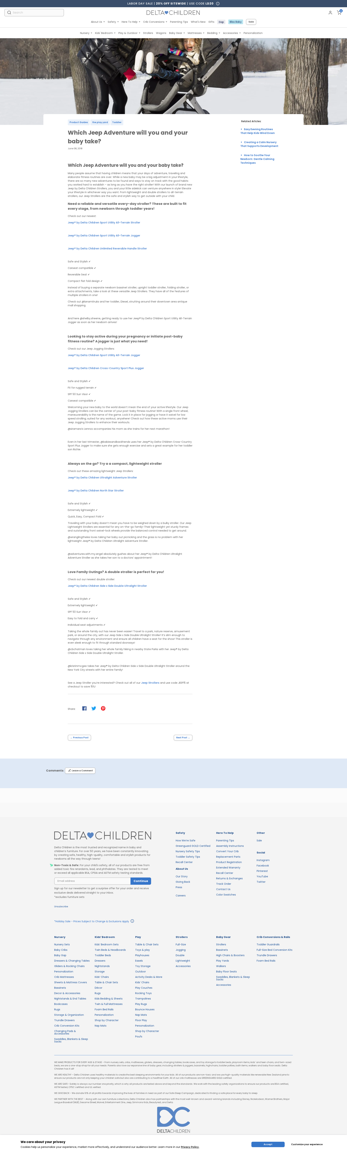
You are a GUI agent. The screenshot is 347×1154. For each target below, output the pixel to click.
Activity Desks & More (148, 977)
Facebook (263, 865)
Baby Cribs (60, 950)
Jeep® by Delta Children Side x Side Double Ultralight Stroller (107, 586)
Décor (98, 988)
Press (179, 887)
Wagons (161, 33)
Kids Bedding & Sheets (109, 998)
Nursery (84, 33)
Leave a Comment (82, 770)
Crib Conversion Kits (66, 1025)
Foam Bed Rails (104, 1009)
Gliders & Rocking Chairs (69, 966)
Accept (268, 1144)
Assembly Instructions (230, 846)
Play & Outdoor (128, 33)
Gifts (211, 22)
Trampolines (143, 998)
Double (180, 955)
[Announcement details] (132, 921)
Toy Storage (143, 966)
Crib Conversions (153, 22)
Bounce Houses (145, 1009)
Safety (112, 22)
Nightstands (102, 966)
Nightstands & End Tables (70, 998)
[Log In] (330, 12)
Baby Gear (175, 33)
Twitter (261, 882)
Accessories (230, 33)
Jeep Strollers (150, 683)
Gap (221, 22)
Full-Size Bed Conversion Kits (274, 950)
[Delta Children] (102, 835)
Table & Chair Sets (106, 982)
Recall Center (184, 862)
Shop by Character (107, 1020)
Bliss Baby (236, 22)
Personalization (253, 33)
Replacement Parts (228, 857)
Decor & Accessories (67, 993)
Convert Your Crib (227, 851)
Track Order (223, 884)
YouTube (262, 876)
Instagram (263, 860)
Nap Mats (100, 1025)
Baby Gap (60, 955)
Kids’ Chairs (102, 977)
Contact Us (223, 889)
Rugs (57, 1009)
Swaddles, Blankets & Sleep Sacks (71, 1040)
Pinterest (262, 871)
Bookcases (61, 1004)
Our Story (182, 876)
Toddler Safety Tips (188, 857)
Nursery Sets (62, 944)
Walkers (221, 966)
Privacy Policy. (190, 1147)
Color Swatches (226, 894)
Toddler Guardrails (268, 944)
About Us (96, 22)
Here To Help (130, 22)
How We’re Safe (185, 840)
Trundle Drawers (64, 1020)
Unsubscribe (61, 906)
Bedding (212, 33)
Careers (181, 895)
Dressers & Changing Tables (72, 961)
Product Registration (229, 862)
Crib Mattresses (64, 977)
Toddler (116, 122)
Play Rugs (141, 1004)
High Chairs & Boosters (230, 955)
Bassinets (60, 988)
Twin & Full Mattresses (109, 1004)
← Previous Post (79, 737)
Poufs (138, 1036)
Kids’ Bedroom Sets (107, 944)
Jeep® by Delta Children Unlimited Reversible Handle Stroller (107, 248)
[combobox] (34, 12)
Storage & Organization (69, 1015)
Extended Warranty (228, 867)
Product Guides (79, 122)
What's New (198, 22)
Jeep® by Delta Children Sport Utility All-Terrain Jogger (104, 235)
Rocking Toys (143, 993)
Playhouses (142, 955)
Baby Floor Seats (226, 971)
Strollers (148, 33)
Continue (141, 881)
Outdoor (140, 971)
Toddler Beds (103, 955)
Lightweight (183, 961)
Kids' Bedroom (104, 33)
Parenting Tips (179, 22)
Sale (251, 21)
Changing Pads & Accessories (65, 1032)
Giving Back (183, 882)
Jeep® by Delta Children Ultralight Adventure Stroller (102, 477)
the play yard (100, 122)
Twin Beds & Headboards (110, 950)
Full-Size (181, 944)
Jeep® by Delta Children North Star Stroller (96, 490)
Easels (139, 961)
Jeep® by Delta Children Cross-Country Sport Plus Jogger (106, 368)
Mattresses (195, 33)
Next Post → (183, 737)
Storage (100, 971)
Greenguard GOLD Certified (193, 846)
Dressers (100, 961)
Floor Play (141, 1020)
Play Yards (222, 961)
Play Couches (143, 988)
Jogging (181, 950)
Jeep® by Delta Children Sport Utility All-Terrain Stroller (104, 222)
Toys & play (142, 950)
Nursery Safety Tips (188, 851)
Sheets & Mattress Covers (70, 982)
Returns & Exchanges (229, 878)
